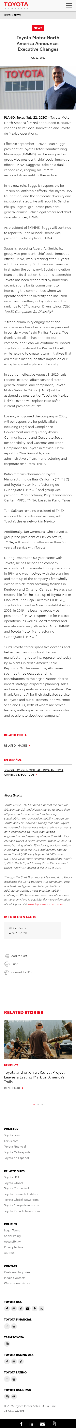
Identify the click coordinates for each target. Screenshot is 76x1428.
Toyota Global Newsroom (21, 1199)
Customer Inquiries (17, 1272)
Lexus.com (11, 1141)
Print (15, 964)
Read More (12, 1088)
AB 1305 (9, 1253)
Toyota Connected (16, 1188)
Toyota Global (13, 1183)
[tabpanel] (38, 1056)
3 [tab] (42, 1104)
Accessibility (12, 1241)
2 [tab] (38, 1104)
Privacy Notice (13, 1247)
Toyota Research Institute (21, 1194)
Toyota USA (11, 1177)
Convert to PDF (21, 972)
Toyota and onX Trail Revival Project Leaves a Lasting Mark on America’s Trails (34, 1076)
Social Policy (12, 1236)
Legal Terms (12, 1230)
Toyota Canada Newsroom (22, 1211)
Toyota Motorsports (17, 1152)
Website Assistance (17, 1283)
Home (7, 15)
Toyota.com (12, 1135)
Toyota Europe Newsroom (21, 1205)
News (17, 15)
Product (11, 1065)
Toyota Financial (15, 1146)
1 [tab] (34, 1104)
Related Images (15, 745)
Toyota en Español (16, 1158)
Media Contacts (14, 1278)
